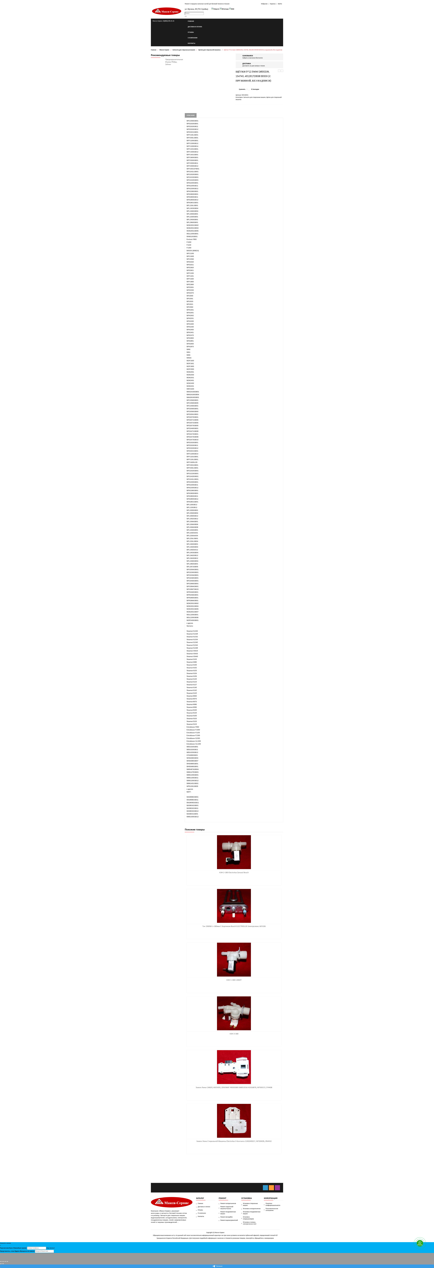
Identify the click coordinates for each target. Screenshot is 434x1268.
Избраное (264, 4)
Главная (153, 50)
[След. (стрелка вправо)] (3, 1263)
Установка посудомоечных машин (251, 1213)
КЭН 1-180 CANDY (234, 980)
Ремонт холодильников (228, 1203)
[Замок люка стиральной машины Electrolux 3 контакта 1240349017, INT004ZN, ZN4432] (234, 1121)
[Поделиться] (3, 1261)
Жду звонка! (50, 1248)
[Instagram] (277, 1187)
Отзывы (200, 1210)
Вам (10, 1248)
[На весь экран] (5, 1261)
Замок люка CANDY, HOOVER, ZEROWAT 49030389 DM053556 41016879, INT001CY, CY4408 (234, 1087)
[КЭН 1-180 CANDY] (234, 959)
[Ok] (271, 1187)
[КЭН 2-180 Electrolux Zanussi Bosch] (234, 852)
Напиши (219, 1266)
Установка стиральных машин (250, 1204)
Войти (280, 4)
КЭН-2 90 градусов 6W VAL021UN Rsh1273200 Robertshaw (279, 71)
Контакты (201, 1216)
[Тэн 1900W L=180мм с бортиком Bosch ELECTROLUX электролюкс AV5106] (234, 906)
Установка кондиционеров (248, 1218)
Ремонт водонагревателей (229, 1220)
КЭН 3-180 (234, 1034)
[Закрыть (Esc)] (1, 1261)
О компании (202, 1213)
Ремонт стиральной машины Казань (226, 1208)
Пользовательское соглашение (272, 1209)
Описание (191, 115)
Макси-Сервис (164, 50)
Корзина (273, 4)
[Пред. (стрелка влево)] (1, 1263)
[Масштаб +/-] (7, 1261)
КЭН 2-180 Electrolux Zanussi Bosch (234, 873)
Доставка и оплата (204, 1207)
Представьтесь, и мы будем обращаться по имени (17, 1251)
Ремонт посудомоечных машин (228, 1213)
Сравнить (242, 89)
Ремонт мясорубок (226, 1217)
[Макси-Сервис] (166, 11)
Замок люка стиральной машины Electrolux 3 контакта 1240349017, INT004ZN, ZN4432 (234, 1141)
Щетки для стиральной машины (209, 50)
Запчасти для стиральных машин (183, 50)
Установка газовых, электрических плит (249, 1223)
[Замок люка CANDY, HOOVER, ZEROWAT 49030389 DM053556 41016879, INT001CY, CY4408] (234, 1067)
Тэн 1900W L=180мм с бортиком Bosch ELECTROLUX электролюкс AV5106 (234, 926)
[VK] (265, 1187)
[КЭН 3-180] (234, 1013)
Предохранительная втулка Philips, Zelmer (174, 62)
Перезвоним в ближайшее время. (13, 1248)
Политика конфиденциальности (273, 1204)
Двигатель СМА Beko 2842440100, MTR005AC (282, 71)
